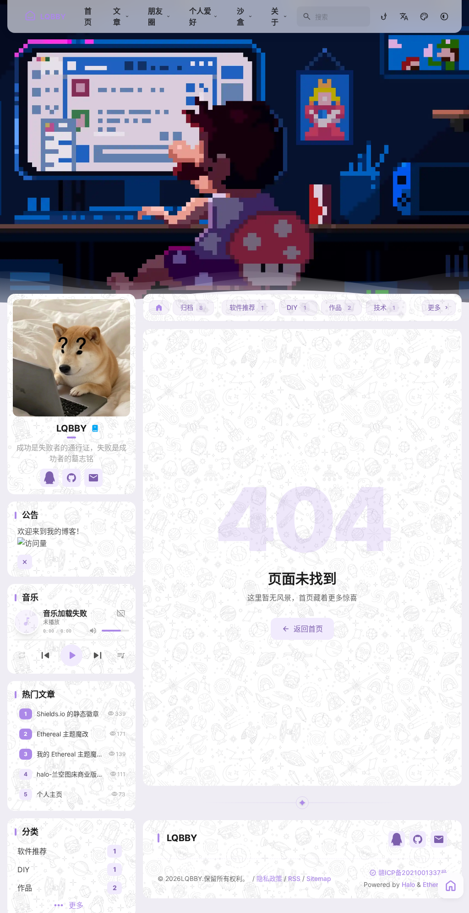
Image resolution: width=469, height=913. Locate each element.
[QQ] (396, 839)
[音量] (93, 631)
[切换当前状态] (94, 428)
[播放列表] (121, 655)
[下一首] (97, 655)
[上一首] (45, 655)
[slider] (115, 631)
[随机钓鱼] (384, 16)
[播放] (71, 655)
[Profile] (71, 357)
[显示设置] (424, 16)
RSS (294, 878)
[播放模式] (22, 655)
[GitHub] (417, 839)
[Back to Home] (451, 885)
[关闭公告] (24, 562)
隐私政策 (269, 878)
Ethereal (435, 884)
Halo (408, 884)
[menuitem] (404, 16)
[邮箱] (439, 839)
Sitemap (318, 878)
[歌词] (122, 613)
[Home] (159, 307)
